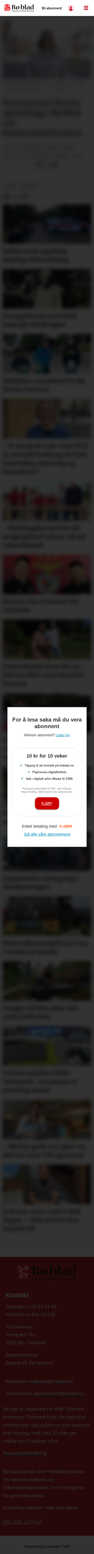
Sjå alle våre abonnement (47, 834)
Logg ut (33, 1521)
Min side (12, 1521)
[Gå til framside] (19, 8)
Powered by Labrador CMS (47, 1546)
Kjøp (47, 803)
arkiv (10, 186)
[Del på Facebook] (38, 165)
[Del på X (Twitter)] (46, 165)
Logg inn (71, 8)
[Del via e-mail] (54, 165)
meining (29, 186)
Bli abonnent (52, 8)
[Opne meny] (86, 8)
